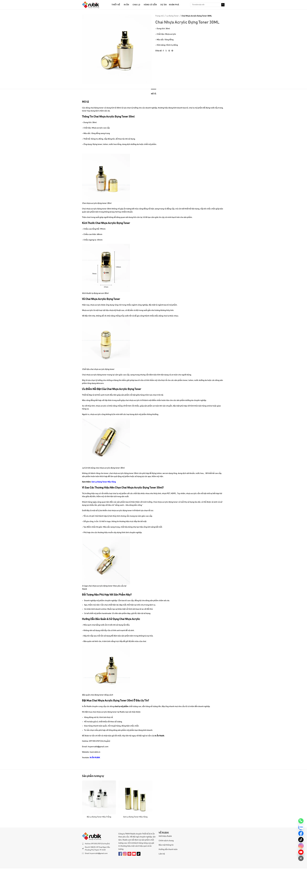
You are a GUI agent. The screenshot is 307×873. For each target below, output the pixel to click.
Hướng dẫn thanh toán (168, 849)
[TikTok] (301, 839)
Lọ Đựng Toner (172, 16)
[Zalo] (301, 827)
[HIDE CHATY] (301, 858)
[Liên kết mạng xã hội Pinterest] (169, 50)
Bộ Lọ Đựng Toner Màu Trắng (99, 817)
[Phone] (301, 821)
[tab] (153, 92)
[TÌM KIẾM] (222, 4)
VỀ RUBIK (164, 833)
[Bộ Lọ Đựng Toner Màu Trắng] (99, 797)
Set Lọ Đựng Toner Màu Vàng (104, 482)
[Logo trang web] (90, 5)
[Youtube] (301, 852)
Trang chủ (159, 16)
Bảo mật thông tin (166, 845)
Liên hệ (162, 854)
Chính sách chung (166, 841)
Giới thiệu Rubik (165, 836)
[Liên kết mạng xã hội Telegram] (172, 50)
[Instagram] (301, 846)
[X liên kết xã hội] (166, 50)
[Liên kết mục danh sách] (99, 843)
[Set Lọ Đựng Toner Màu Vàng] (135, 797)
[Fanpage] (301, 833)
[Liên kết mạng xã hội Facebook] (163, 50)
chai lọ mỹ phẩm (121, 706)
